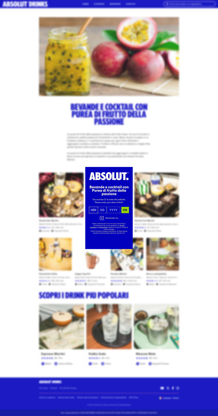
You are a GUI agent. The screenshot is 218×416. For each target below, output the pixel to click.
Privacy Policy (104, 227)
